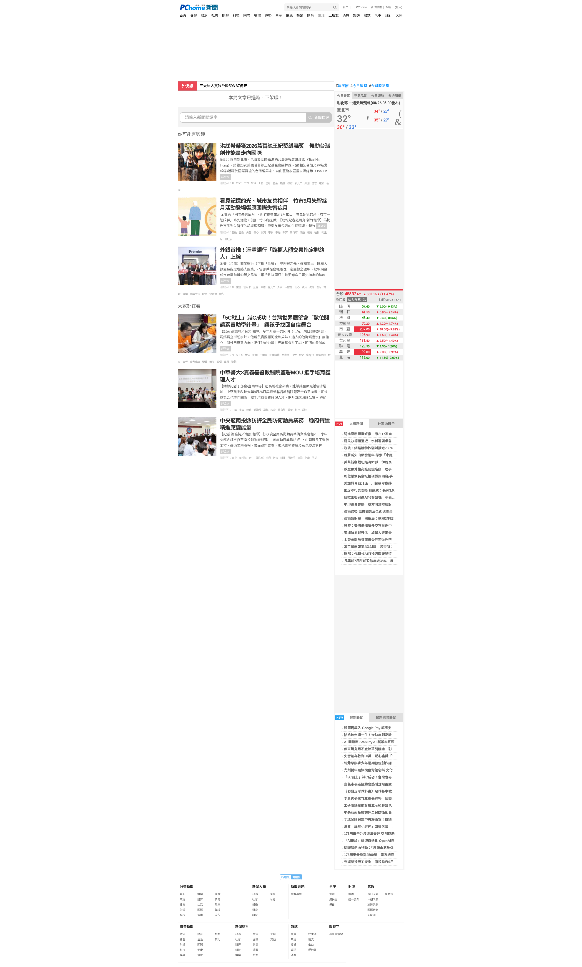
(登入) (398, 7)
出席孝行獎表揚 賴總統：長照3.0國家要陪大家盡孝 (382, 490)
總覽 (293, 934)
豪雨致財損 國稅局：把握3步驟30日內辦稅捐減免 (382, 518)
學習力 (310, 355)
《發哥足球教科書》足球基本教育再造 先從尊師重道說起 (387, 791)
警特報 (389, 894)
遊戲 (233, 362)
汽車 (377, 15)
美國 (306, 183)
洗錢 (311, 287)
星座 (278, 15)
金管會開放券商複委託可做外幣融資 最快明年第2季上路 (387, 540)
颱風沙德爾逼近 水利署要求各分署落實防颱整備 (381, 441)
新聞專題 (297, 887)
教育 (289, 183)
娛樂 (299, 15)
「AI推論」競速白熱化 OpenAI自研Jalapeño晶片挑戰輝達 (388, 841)
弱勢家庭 (321, 355)
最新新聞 (350, 718)
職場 (257, 15)
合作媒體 (376, 7)
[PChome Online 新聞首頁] (235, 7)
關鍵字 (334, 927)
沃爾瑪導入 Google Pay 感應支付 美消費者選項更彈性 (385, 728)
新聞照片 (242, 927)
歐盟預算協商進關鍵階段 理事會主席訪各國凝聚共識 (385, 469)
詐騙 (185, 294)
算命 (332, 894)
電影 (321, 183)
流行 (217, 915)
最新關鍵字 (336, 934)
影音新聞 (186, 927)
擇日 (332, 904)
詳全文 (225, 177)
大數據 (288, 287)
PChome (361, 7)
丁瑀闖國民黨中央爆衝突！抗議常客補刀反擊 (378, 819)
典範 (248, 410)
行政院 (291, 458)
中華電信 (274, 355)
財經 (225, 15)
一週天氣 (372, 899)
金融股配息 (379, 86)
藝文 (311, 939)
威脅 (268, 458)
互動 (234, 232)
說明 (388, 7)
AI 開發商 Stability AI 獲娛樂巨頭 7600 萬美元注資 (382, 742)
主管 (238, 287)
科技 (236, 15)
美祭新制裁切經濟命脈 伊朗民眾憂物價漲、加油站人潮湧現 (390, 462)
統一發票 (353, 899)
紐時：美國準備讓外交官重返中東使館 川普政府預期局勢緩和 (391, 526)
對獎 (351, 887)
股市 (345, 7)
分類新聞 (186, 887)
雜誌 (367, 15)
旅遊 (356, 15)
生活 (321, 15)
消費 (345, 15)
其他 (217, 939)
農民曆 (342, 86)
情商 (217, 899)
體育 (310, 15)
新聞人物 (259, 887)
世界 (260, 183)
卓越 (262, 287)
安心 (255, 232)
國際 (246, 15)
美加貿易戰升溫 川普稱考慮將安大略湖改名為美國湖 (385, 483)
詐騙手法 (195, 294)
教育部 (281, 410)
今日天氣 (343, 96)
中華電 (263, 355)
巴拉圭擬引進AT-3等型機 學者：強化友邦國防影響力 (385, 497)
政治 (204, 15)
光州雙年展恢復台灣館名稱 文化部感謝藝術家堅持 (382, 770)
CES (246, 183)
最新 (182, 894)
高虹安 (228, 239)
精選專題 (296, 894)
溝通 (302, 232)
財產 (204, 294)
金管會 (213, 294)
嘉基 (265, 410)
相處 (309, 232)
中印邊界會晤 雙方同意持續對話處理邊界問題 (380, 504)
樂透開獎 (394, 96)
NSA (253, 183)
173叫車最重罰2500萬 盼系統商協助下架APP (379, 855)
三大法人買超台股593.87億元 (223, 86)
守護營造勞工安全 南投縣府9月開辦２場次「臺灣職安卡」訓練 (392, 862)
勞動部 (257, 410)
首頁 (183, 15)
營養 (204, 362)
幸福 (277, 232)
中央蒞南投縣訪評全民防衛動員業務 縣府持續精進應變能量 (390, 812)
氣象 (370, 887)
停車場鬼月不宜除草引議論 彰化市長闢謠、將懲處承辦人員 (390, 749)
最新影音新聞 (386, 718)
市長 (270, 232)
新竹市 (293, 232)
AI (233, 183)
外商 (279, 287)
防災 (314, 458)
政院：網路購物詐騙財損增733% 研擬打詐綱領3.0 (383, 448)
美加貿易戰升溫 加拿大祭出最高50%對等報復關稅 (383, 533)
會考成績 (195, 362)
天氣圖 (371, 915)
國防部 (259, 458)
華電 (219, 362)
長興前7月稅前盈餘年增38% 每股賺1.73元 (377, 561)
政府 (388, 15)
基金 (275, 183)
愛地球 (312, 950)
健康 (289, 15)
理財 (318, 287)
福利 (316, 232)
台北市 (271, 287)
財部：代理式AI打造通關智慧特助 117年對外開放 (382, 554)
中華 (254, 355)
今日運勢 (359, 86)
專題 (193, 15)
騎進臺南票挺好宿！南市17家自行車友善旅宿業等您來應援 (388, 434)
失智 (248, 232)
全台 (255, 287)
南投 (234, 458)
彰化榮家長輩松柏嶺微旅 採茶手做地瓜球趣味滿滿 (382, 476)
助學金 (285, 355)
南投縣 (242, 458)
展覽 (263, 232)
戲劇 (282, 183)
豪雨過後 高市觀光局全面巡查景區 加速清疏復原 (380, 511)
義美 (211, 362)
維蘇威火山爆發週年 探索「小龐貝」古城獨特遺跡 (382, 455)
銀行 (221, 294)
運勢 (268, 15)
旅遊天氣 (372, 904)
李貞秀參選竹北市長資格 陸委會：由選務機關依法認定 (386, 798)
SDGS (239, 355)
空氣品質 (360, 96)
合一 (251, 458)
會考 (185, 362)
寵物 (217, 894)
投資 (293, 944)
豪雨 (299, 458)
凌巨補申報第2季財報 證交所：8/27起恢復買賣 (380, 547)
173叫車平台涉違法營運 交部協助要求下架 (376, 834)
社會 (214, 15)
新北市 (298, 183)
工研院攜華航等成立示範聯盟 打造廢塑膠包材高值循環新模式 (390, 805)
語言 (314, 183)
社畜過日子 (386, 424)
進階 (226, 362)
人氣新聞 (349, 424)
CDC (238, 183)
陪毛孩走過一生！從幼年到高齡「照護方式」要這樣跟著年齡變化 (393, 735)
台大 (293, 355)
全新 (268, 183)
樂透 (351, 894)
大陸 (399, 15)
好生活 (312, 934)
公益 (311, 944)
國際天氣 (372, 909)
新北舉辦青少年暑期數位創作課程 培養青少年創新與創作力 (390, 763)
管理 (293, 950)
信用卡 (247, 287)
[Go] (335, 7)
